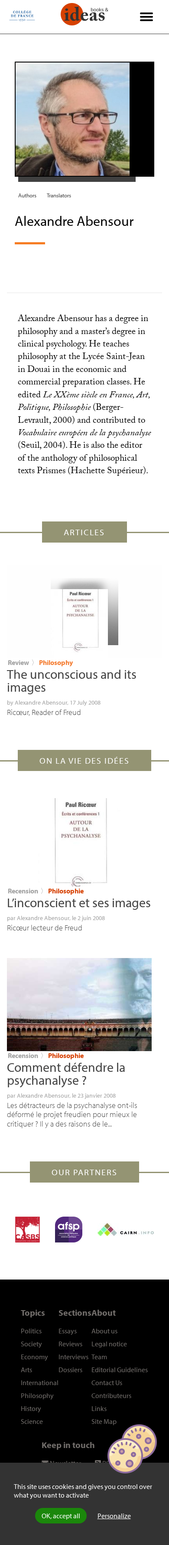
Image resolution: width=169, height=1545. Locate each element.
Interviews (73, 1356)
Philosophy (56, 662)
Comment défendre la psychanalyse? (66, 1073)
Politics (31, 1331)
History (31, 1408)
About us (104, 1331)
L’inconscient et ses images (79, 902)
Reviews (70, 1343)
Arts (26, 1369)
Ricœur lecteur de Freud (44, 928)
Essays (67, 1331)
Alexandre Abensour (41, 702)
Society (31, 1343)
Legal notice (109, 1343)
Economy (34, 1356)
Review (18, 662)
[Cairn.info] (126, 1229)
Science (32, 1421)
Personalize (114, 1515)
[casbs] (27, 1229)
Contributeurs (111, 1395)
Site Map (104, 1421)
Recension (23, 890)
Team (99, 1356)
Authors (27, 195)
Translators (59, 195)
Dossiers (70, 1369)
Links (99, 1408)
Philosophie (66, 890)
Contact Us (106, 1382)
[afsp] (68, 1229)
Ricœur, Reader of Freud (44, 712)
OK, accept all (61, 1515)
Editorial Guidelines (119, 1369)
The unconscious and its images (71, 680)
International (39, 1382)
